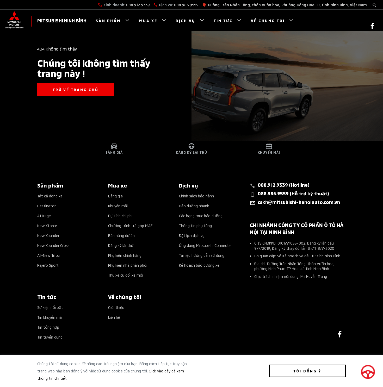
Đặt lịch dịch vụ (192, 235)
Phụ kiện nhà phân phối (127, 265)
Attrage (44, 215)
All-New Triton (49, 255)
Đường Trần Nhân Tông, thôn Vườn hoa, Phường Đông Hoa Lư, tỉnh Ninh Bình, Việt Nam (287, 4)
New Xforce (47, 225)
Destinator (46, 205)
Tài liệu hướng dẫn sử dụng (201, 255)
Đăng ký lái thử (120, 245)
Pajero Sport (48, 265)
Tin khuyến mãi (50, 317)
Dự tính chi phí (120, 215)
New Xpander (48, 235)
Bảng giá (115, 195)
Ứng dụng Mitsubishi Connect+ (205, 245)
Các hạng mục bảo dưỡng (201, 215)
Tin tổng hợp (48, 326)
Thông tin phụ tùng (195, 225)
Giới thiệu (116, 307)
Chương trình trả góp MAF (130, 225)
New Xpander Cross (53, 245)
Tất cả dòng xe (50, 195)
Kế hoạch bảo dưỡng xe (199, 265)
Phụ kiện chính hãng (124, 255)
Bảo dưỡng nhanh (194, 205)
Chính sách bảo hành (196, 195)
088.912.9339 (138, 4)
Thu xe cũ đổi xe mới (125, 274)
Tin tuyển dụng (50, 336)
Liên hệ (114, 317)
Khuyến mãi (118, 205)
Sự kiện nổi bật (50, 307)
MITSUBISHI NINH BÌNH (62, 20)
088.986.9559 (186, 4)
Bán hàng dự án (121, 235)
